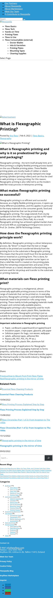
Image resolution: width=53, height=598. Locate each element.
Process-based (9, 524)
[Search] (48, 458)
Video (7, 536)
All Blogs (7, 486)
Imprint (3, 580)
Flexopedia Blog (6, 571)
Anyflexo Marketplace (9, 575)
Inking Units (14, 502)
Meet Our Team (12, 11)
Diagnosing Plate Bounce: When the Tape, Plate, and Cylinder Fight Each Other (25, 468)
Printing (12, 534)
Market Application (16, 519)
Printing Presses (15, 510)
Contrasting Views (15, 515)
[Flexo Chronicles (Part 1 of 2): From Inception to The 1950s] (26, 422)
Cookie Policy (5, 566)
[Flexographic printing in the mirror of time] (20, 440)
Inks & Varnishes (18, 45)
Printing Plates (16, 48)
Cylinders (13, 500)
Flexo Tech (10, 29)
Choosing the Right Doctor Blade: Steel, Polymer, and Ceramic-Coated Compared (25, 470)
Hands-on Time (12, 31)
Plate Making (14, 526)
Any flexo (14, 135)
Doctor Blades (16, 42)
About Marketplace (14, 8)
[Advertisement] (26, 87)
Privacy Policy (6, 561)
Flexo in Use (10, 37)
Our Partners (11, 3)
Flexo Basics (10, 26)
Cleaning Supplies (18, 53)
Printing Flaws (11, 34)
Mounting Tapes (17, 50)
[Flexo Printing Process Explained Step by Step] (22, 404)
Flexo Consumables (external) (19, 40)
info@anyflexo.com (15, 547)
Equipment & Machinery (12, 511)
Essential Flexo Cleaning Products (16, 394)
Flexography (5, 138)
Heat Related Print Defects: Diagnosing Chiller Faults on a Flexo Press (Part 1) (24, 478)
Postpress (13, 530)
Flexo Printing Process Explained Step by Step (22, 409)
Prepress (12, 532)
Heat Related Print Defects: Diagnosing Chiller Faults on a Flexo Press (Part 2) (24, 476)
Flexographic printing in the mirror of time (21, 445)
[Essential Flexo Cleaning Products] (16, 389)
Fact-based (8, 513)
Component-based (11, 497)
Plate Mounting (15, 528)
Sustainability (14, 521)
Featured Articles (10, 523)
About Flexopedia (13, 6)
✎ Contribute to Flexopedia (17, 14)
